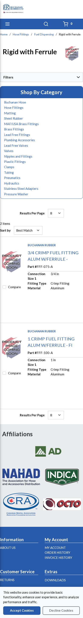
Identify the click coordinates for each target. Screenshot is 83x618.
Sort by (5, 230)
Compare (14, 287)
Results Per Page (32, 213)
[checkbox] (4, 287)
